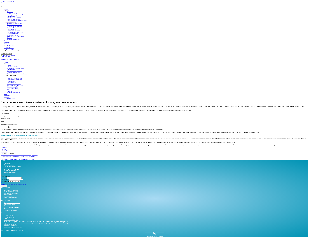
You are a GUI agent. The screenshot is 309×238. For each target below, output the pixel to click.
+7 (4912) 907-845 (9, 48)
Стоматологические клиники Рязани (17, 20)
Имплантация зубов (12, 33)
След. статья (4, 152)
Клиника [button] (6, 63)
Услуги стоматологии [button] (10, 75)
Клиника (6, 10)
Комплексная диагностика (14, 23)
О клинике (10, 12)
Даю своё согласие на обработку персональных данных (13, 184)
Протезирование (11, 29)
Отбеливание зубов (12, 35)
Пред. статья (4, 150)
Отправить (3, 186)
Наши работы (7, 42)
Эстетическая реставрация (14, 26)
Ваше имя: (3, 177)
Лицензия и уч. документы (14, 17)
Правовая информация (13, 19)
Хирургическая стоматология (15, 32)
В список (3, 149)
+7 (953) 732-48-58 (9, 49)
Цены (5, 41)
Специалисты (11, 16)
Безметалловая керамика (14, 30)
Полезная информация (10, 225)
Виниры (9, 38)
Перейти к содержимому (7, 1)
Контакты (6, 43)
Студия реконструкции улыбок (15, 15)
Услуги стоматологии (10, 22)
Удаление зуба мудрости (13, 39)
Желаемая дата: (5, 181)
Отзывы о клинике (12, 13)
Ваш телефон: (4, 179)
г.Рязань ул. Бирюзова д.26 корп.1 (10, 59)
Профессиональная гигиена (14, 25)
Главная (6, 9)
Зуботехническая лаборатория (15, 36)
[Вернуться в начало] (10, 5)
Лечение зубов (11, 28)
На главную (4, 147)
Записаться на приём (9, 45)
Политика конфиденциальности (13, 227)
